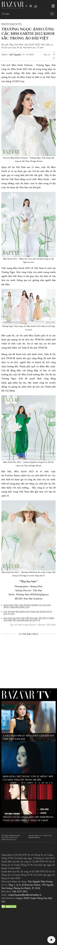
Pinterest (54, 58)
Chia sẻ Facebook (54, 54)
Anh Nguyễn (15, 54)
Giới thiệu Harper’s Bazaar (10, 836)
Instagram (31, 6)
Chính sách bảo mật (8, 840)
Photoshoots (11, 24)
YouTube (35, 6)
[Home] (51, 939)
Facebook (26, 6)
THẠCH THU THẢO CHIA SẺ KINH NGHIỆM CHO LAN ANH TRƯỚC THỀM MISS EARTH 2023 (27, 606)
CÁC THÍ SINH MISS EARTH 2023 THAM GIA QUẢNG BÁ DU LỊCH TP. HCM (27, 612)
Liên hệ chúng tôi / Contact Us (39, 836)
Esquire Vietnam (34, 837)
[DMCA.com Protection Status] (8, 906)
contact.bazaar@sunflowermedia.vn (24, 894)
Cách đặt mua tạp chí (9, 837)
